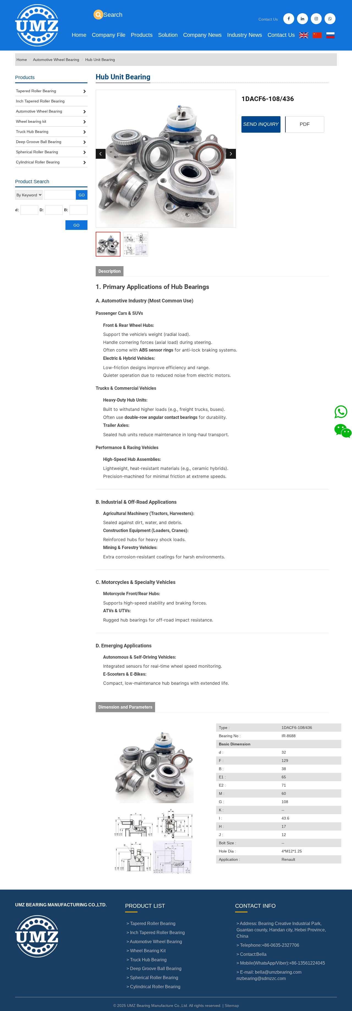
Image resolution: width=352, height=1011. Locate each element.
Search (112, 14)
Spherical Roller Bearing (37, 152)
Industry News (244, 35)
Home (79, 35)
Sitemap (232, 1005)
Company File (108, 35)
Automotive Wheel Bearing (56, 59)
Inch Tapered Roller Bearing (40, 101)
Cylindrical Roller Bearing (38, 162)
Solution (168, 35)
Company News (202, 35)
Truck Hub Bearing (32, 131)
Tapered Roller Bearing (36, 91)
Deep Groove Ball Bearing (38, 142)
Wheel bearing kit (31, 121)
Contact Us (268, 19)
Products (142, 35)
